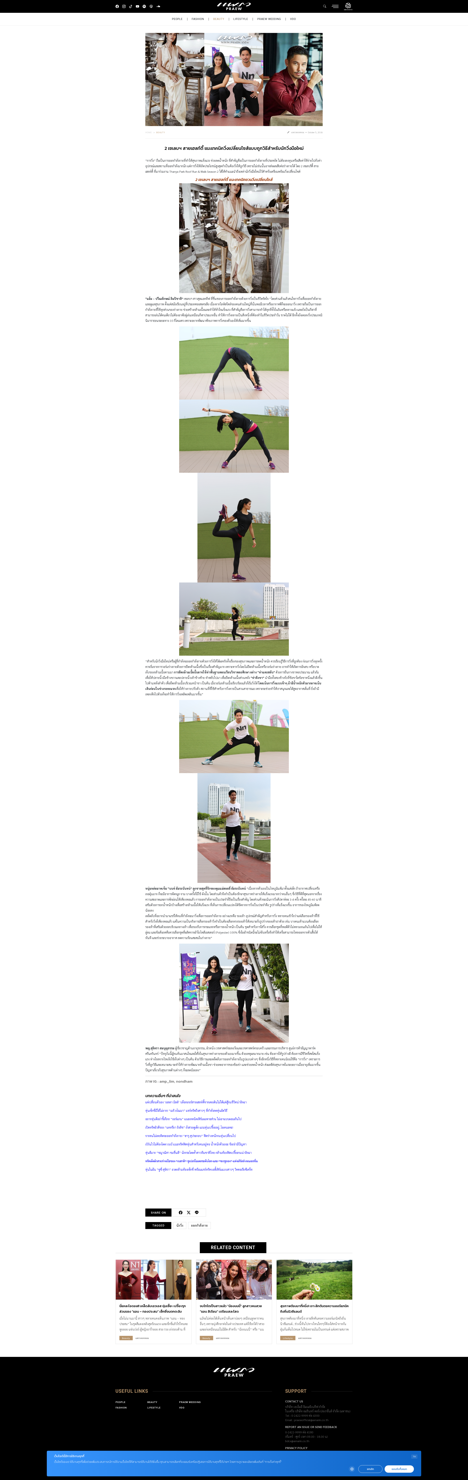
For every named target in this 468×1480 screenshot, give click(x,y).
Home (148, 132)
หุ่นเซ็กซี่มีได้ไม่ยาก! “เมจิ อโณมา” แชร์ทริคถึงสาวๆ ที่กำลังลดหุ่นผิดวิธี (186, 1110)
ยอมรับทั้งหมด (399, 1469)
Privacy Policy (296, 1448)
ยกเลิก (370, 1469)
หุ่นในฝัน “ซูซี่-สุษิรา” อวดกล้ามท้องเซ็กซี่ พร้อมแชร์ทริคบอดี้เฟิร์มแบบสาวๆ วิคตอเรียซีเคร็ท (198, 1169)
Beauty (218, 19)
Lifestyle (240, 19)
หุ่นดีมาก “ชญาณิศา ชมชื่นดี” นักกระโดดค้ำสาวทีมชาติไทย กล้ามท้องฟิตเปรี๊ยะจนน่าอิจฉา (198, 1153)
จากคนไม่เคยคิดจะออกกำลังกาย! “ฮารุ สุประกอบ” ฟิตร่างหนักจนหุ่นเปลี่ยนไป (190, 1136)
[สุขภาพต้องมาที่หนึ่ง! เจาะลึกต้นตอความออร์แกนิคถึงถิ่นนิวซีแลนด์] (314, 1279)
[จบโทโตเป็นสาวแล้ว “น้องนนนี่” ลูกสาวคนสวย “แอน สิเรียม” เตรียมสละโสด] (234, 1279)
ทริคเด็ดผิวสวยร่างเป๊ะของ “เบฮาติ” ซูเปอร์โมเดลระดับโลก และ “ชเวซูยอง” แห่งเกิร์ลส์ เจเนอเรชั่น (201, 1161)
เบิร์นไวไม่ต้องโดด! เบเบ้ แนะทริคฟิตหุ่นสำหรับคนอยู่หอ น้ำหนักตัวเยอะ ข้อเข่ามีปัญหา (195, 1144)
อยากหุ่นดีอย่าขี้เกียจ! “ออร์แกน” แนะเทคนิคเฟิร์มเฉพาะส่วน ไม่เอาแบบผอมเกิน (191, 1119)
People (177, 19)
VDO (293, 19)
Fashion (198, 19)
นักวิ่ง (179, 1225)
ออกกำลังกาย (199, 1225)
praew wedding (269, 19)
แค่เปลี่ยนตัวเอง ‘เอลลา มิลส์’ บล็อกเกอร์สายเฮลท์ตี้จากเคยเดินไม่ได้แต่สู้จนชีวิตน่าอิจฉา (196, 1102)
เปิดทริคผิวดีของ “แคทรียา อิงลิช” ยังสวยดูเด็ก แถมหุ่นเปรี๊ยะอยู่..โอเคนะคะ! (189, 1127)
